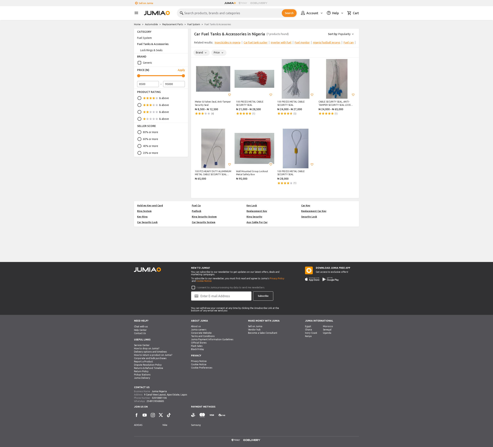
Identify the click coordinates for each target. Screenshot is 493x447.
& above (164, 98)
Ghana (308, 329)
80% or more (150, 132)
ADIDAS (138, 425)
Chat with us (141, 326)
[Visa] (211, 415)
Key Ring (142, 216)
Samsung (196, 425)
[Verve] (221, 415)
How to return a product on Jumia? (153, 355)
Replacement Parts (172, 24)
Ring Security (254, 216)
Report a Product (143, 361)
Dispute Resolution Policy (148, 365)
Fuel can (349, 42)
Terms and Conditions (203, 336)
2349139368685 (155, 401)
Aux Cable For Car (256, 222)
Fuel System (193, 24)
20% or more (150, 152)
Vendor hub (254, 329)
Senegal (327, 329)
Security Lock (309, 216)
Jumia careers (198, 329)
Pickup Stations (142, 374)
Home (137, 24)
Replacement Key (256, 211)
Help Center (140, 330)
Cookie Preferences (201, 367)
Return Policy (141, 371)
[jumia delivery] (259, 3)
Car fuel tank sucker (255, 42)
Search (289, 13)
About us (196, 326)
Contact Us (140, 333)
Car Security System (203, 222)
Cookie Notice (204, 281)
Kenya (308, 336)
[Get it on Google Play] (331, 279)
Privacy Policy (277, 278)
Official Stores (198, 342)
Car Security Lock (147, 222)
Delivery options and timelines (150, 351)
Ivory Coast (311, 333)
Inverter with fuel (281, 42)
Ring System (144, 211)
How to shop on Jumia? (146, 348)
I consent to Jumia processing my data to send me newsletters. (231, 287)
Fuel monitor (302, 42)
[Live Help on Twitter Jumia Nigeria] (161, 415)
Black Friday (197, 349)
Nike (165, 425)
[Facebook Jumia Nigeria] (136, 415)
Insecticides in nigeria (227, 42)
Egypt (308, 326)
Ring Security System (204, 216)
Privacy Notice (199, 361)
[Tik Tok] (169, 415)
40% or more (150, 146)
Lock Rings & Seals (151, 50)
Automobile (151, 24)
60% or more (150, 139)
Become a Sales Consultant (262, 333)
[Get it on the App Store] (312, 279)
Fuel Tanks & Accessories (153, 44)
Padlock (196, 211)
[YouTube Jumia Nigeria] (145, 415)
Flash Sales (196, 346)
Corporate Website (201, 333)
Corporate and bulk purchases (150, 358)
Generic (147, 62)
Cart (356, 13)
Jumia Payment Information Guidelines (212, 339)
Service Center (142, 345)
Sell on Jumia (146, 3)
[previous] (196, 43)
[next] (353, 43)
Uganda (327, 333)
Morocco (328, 326)
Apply (181, 70)
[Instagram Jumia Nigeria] (153, 415)
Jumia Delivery (142, 378)
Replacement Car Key (313, 211)
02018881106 (159, 398)
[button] (229, 95)
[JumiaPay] (243, 3)
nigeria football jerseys (326, 42)
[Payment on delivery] (193, 415)
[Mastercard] (202, 415)
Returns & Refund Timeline (148, 368)
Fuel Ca (196, 205)
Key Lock (251, 205)
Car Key (305, 205)
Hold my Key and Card (150, 205)
